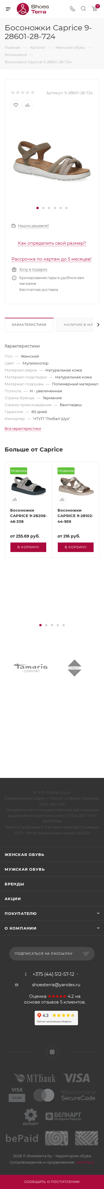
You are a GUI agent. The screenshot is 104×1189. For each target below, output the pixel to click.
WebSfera (84, 1162)
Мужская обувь (24, 869)
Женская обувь (24, 854)
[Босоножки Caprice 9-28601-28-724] (52, 160)
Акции (13, 898)
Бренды (14, 884)
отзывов (50, 1002)
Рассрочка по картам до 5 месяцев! (52, 259)
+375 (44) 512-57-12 (53, 974)
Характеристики (29, 325)
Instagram (52, 1052)
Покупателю (21, 913)
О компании (21, 928)
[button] (37, 208)
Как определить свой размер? (52, 243)
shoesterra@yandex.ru (56, 984)
